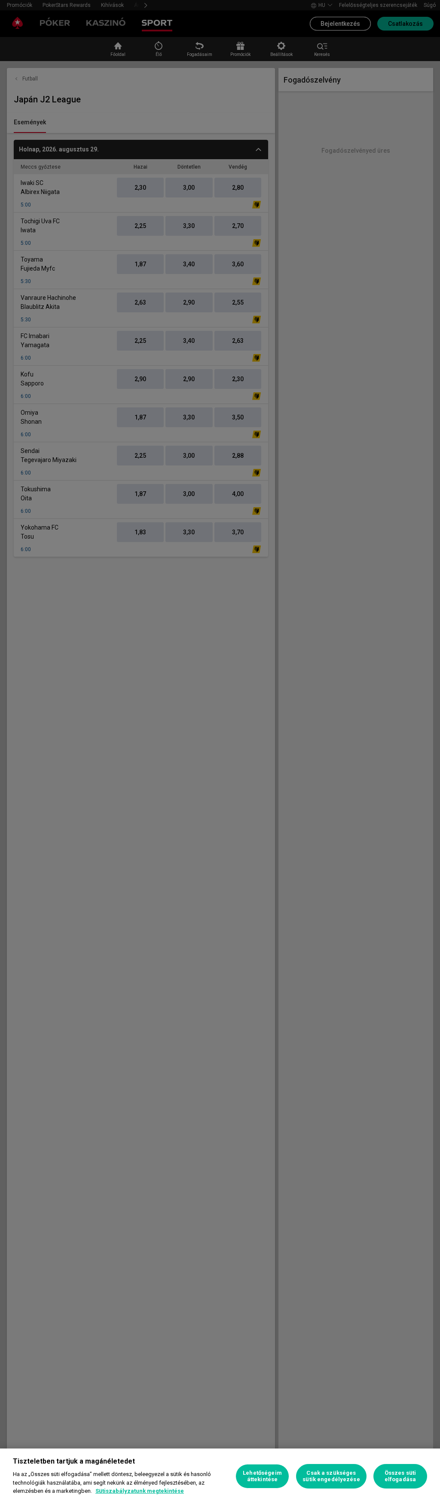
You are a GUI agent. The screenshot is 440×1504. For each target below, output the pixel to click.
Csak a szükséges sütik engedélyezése (331, 1476)
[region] (220, 1476)
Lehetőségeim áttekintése (262, 1476)
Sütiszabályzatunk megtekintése (139, 1491)
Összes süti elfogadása (400, 1476)
